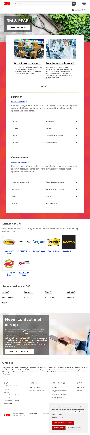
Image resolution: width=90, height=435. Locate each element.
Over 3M (6, 389)
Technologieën (8, 403)
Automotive (50, 121)
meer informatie (18, 27)
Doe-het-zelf (16, 189)
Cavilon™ (5, 292)
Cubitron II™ (28, 292)
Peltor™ (26, 298)
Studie (14, 196)
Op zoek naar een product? (27, 63)
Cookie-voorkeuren (47, 413)
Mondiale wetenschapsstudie (60, 63)
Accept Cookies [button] (59, 427)
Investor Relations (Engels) (11, 395)
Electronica (49, 128)
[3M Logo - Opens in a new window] (7, 3)
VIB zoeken (55, 387)
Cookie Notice (57, 417)
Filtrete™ (48, 292)
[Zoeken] (74, 4)
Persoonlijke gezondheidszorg (55, 182)
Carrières (6, 392)
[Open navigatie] (84, 4)
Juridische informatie (18, 413)
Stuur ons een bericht (19, 351)
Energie (14, 135)
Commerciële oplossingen (54, 135)
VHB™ (4, 303)
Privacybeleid (33, 413)
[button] (74, 427)
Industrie (14, 121)
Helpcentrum (81, 387)
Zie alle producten (18, 101)
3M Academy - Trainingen (59, 394)
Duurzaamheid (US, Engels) (11, 400)
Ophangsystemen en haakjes (55, 189)
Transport (15, 142)
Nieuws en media (35, 387)
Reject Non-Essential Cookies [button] (63, 422)
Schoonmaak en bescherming (21, 182)
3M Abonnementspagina (37, 390)
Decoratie (15, 203)
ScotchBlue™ (50, 298)
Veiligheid (15, 128)
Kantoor (48, 196)
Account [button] (79, 10)
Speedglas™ (70, 298)
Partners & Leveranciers (11, 398)
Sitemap (79, 390)
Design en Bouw (51, 142)
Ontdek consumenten (19, 162)
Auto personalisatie (52, 203)
